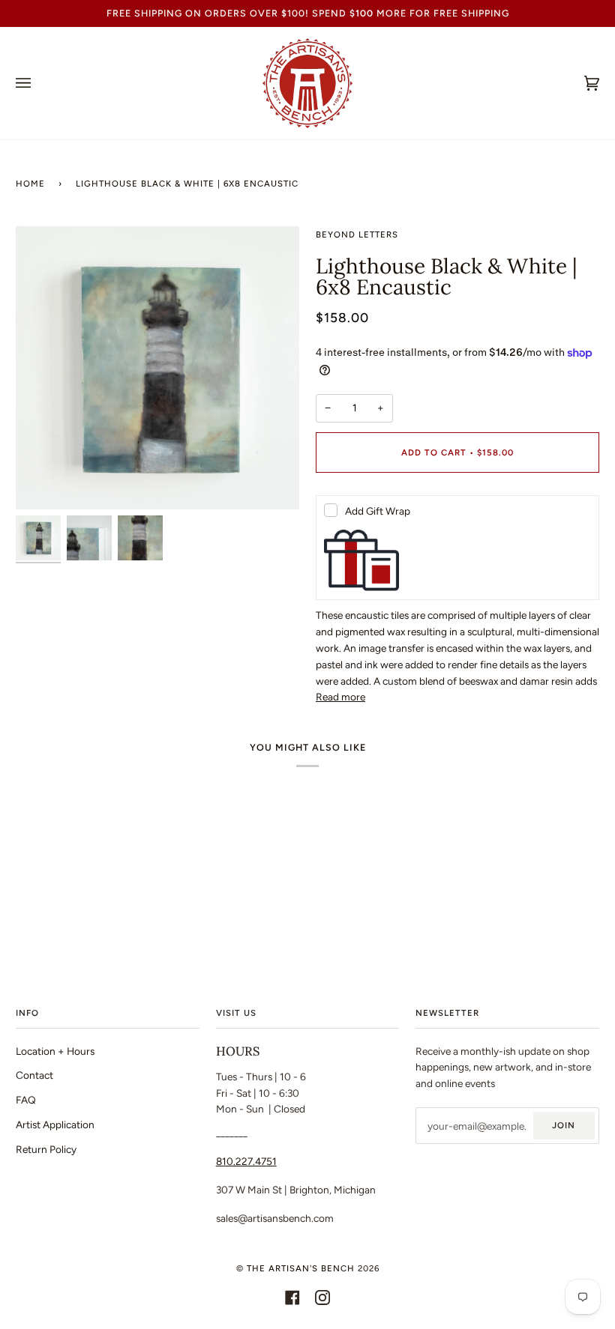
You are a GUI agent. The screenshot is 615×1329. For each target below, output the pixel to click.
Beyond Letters (357, 234)
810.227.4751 (246, 1161)
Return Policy (46, 1149)
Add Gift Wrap (377, 511)
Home (30, 183)
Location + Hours (55, 1051)
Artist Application (55, 1124)
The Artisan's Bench (301, 1268)
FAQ (26, 1100)
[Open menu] (38, 83)
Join (563, 1125)
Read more (340, 697)
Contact (34, 1075)
